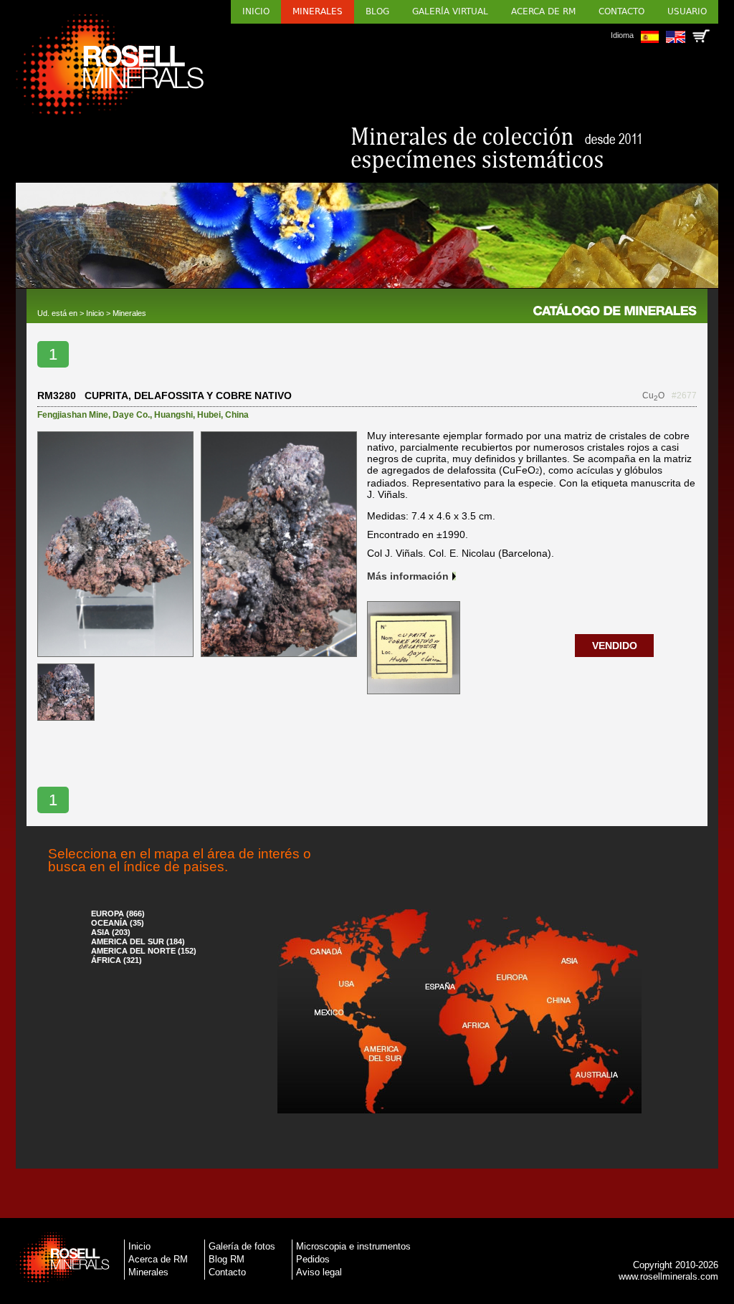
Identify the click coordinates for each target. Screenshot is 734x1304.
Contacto (621, 11)
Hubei (209, 415)
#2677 (684, 395)
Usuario (687, 11)
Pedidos (313, 1259)
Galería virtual (450, 11)
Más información (408, 576)
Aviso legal (319, 1272)
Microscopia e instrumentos (353, 1246)
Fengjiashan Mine (72, 415)
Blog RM (226, 1259)
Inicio (256, 11)
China (237, 415)
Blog (377, 11)
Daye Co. (131, 415)
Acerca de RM (543, 11)
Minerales (317, 11)
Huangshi (173, 415)
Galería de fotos (242, 1246)
